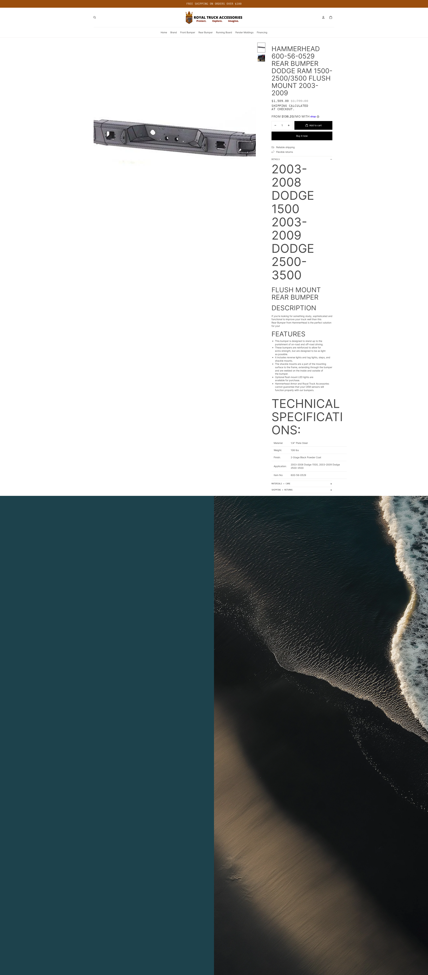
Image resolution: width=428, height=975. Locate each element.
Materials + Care (281, 483)
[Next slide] (253, 144)
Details (276, 159)
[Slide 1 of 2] (261, 47)
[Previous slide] (96, 144)
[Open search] (94, 17)
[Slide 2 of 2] (261, 58)
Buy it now (302, 135)
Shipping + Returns (282, 490)
